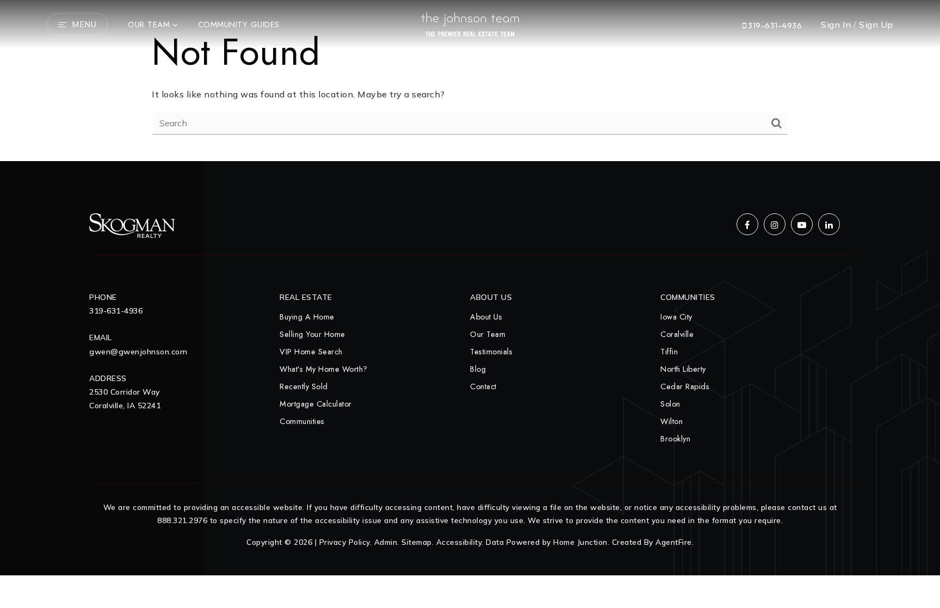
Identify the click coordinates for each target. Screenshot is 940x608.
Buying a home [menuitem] (307, 316)
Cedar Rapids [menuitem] (684, 386)
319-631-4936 (774, 25)
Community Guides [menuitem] (239, 24)
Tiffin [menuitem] (669, 351)
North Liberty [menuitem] (683, 369)
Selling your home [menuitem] (312, 334)
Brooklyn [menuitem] (675, 438)
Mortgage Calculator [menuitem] (316, 403)
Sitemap (416, 541)
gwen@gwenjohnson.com (138, 352)
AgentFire (673, 541)
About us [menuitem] (486, 316)
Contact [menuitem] (483, 386)
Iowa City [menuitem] (676, 316)
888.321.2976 (182, 520)
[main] (470, 80)
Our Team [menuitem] (149, 24)
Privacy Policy (344, 541)
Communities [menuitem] (302, 421)
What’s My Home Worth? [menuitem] (324, 369)
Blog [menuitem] (478, 369)
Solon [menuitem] (670, 403)
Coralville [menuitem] (677, 334)
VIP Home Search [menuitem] (311, 351)
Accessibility (459, 541)
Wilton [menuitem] (671, 421)
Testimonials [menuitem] (491, 351)
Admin (386, 541)
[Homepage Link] (470, 23)
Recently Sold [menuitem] (304, 386)
